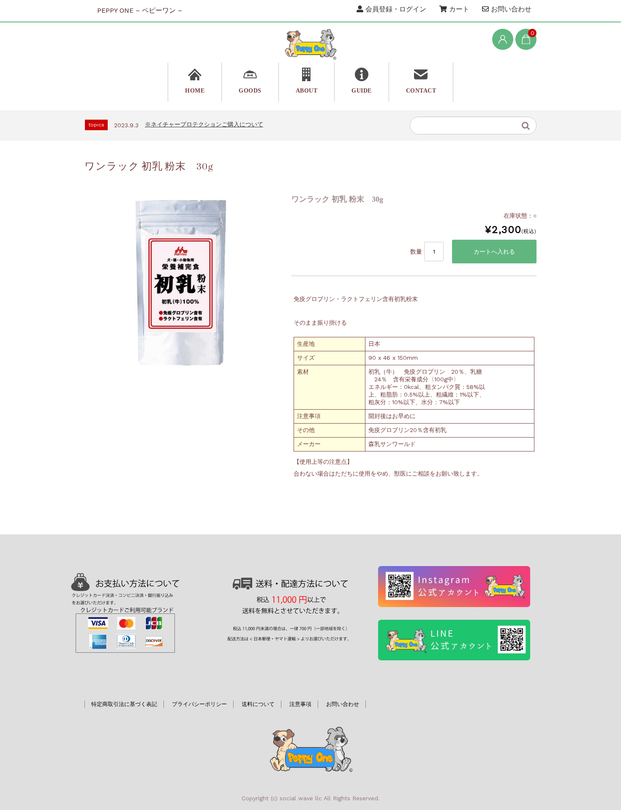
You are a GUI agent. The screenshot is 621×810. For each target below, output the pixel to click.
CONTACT (421, 91)
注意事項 (300, 704)
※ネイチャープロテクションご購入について (204, 124)
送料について (258, 704)
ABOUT (307, 91)
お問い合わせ (510, 9)
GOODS (250, 91)
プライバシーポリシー (199, 704)
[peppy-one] (310, 43)
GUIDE (361, 91)
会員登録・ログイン (394, 9)
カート (458, 9)
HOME (194, 91)
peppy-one (310, 748)
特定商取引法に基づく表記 (124, 704)
